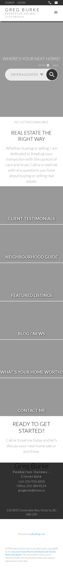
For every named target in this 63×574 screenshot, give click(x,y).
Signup (9, 2)
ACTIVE (42, 65)
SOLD (55, 65)
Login (21, 2)
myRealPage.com (37, 534)
